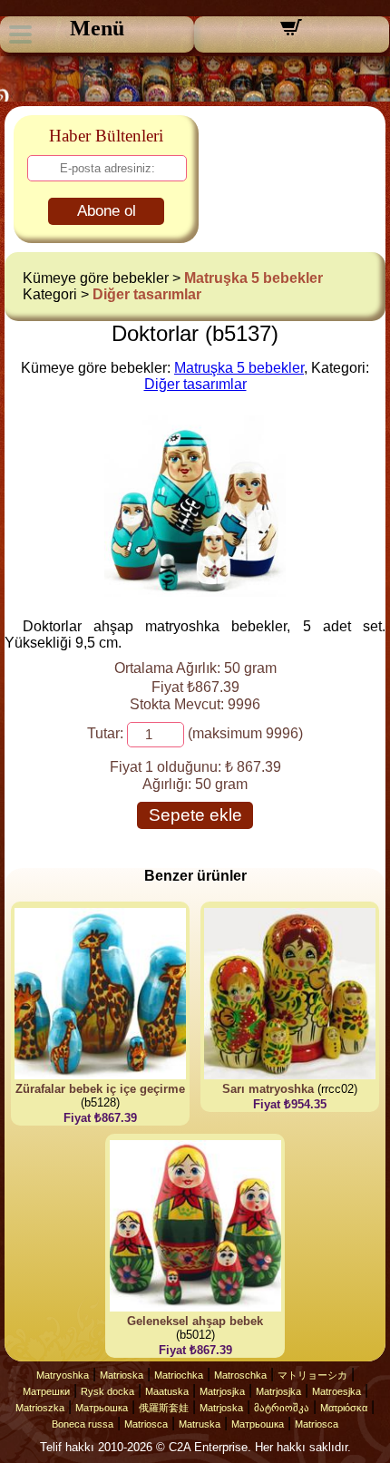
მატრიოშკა (281, 1407)
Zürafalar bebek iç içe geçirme (100, 1089)
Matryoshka (62, 1375)
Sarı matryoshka (268, 1089)
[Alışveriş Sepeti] (291, 33)
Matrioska (121, 1375)
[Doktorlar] (195, 592)
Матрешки (46, 1391)
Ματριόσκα (343, 1407)
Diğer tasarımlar (147, 294)
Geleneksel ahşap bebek (195, 1321)
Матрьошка (101, 1407)
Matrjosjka (222, 1391)
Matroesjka (336, 1391)
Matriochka (178, 1375)
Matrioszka (39, 1407)
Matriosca (146, 1424)
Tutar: (105, 733)
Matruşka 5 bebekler (253, 278)
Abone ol (106, 210)
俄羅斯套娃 (164, 1407)
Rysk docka (107, 1391)
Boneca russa (82, 1424)
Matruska (199, 1424)
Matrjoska (221, 1407)
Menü (97, 28)
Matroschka (240, 1375)
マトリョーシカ (312, 1375)
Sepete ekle (195, 814)
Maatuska (167, 1391)
